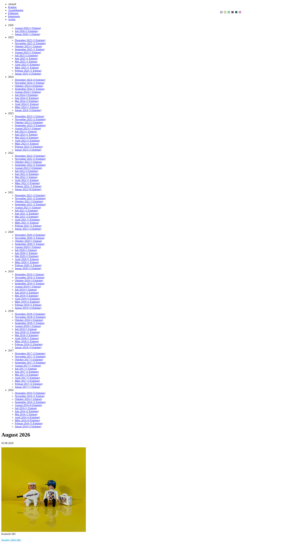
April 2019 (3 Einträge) (27, 298)
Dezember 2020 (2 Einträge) (30, 234)
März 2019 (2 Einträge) (27, 301)
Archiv (12, 19)
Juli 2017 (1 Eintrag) (26, 368)
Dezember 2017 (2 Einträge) (30, 353)
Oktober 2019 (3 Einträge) (29, 280)
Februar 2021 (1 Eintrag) (28, 225)
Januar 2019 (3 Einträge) (28, 307)
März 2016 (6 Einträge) (27, 420)
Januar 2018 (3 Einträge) (28, 347)
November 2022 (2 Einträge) (30, 158)
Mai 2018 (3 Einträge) (27, 335)
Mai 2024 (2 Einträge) (27, 101)
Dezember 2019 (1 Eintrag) (29, 274)
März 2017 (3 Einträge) (27, 380)
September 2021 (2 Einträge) (30, 204)
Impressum (14, 16)
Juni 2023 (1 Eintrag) (26, 134)
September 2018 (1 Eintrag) (29, 323)
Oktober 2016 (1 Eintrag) (28, 399)
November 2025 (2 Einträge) (30, 43)
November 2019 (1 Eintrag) (29, 277)
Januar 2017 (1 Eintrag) (27, 387)
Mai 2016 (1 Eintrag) (26, 414)
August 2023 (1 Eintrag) (28, 128)
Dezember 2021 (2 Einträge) (30, 195)
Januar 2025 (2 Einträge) (28, 73)
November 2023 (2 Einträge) (30, 119)
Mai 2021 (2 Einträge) (27, 216)
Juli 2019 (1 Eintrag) (26, 289)
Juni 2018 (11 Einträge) (27, 332)
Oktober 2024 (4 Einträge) (29, 85)
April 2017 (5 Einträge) (27, 377)
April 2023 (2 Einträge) (27, 140)
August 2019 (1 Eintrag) (28, 286)
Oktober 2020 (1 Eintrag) (28, 241)
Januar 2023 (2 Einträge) (28, 149)
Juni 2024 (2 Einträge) (27, 98)
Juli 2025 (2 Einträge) (26, 55)
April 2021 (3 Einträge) (27, 219)
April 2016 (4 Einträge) (27, 417)
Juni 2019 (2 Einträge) (27, 292)
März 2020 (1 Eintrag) (27, 262)
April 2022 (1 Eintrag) (27, 180)
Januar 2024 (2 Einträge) (28, 110)
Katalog (12, 7)
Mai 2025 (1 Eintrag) (26, 61)
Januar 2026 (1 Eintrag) (27, 34)
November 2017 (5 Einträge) (30, 356)
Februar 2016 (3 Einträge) (29, 423)
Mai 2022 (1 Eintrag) (26, 177)
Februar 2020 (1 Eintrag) (28, 265)
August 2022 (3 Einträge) (28, 168)
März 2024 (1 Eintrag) (27, 107)
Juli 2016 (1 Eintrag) (26, 408)
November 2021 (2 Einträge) (30, 198)
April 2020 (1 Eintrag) (27, 259)
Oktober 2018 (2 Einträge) (29, 320)
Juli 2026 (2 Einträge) (26, 31)
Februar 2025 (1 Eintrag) (28, 70)
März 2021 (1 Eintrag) (27, 222)
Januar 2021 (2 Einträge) (28, 228)
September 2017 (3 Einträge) (30, 362)
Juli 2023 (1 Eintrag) (26, 131)
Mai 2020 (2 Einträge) (27, 256)
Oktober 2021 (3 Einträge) (29, 201)
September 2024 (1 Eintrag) (29, 89)
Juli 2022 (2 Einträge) (26, 171)
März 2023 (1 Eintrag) (27, 143)
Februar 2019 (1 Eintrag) (28, 304)
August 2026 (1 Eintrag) (28, 28)
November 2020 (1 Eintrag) (29, 238)
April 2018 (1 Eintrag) (27, 338)
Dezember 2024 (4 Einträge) (30, 79)
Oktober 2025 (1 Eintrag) (28, 46)
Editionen (13, 13)
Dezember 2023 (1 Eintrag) (29, 116)
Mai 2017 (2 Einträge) (27, 374)
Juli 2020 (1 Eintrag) (26, 250)
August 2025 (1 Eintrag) (28, 52)
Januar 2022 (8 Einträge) (28, 189)
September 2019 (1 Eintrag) (29, 283)
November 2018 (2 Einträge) (30, 317)
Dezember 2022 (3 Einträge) (30, 155)
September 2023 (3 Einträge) (30, 125)
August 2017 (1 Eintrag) (28, 365)
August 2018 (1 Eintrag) (28, 326)
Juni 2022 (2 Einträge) (27, 174)
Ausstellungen (15, 10)
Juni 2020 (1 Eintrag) (26, 253)
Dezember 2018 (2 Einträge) (30, 314)
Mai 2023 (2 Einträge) (27, 137)
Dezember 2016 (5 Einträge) (30, 393)
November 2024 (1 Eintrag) (29, 82)
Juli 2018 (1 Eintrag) (26, 329)
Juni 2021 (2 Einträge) (27, 213)
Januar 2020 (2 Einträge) (28, 268)
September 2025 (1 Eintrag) (29, 49)
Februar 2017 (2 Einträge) (29, 383)
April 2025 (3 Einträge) (27, 64)
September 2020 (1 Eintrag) (29, 244)
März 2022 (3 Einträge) (27, 183)
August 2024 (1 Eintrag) (28, 92)
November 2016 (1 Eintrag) (29, 396)
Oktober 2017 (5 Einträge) (29, 359)
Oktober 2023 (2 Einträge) (29, 122)
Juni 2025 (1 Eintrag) (26, 58)
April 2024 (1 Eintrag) (27, 104)
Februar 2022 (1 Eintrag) (28, 186)
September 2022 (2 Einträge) (30, 165)
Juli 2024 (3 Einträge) (26, 95)
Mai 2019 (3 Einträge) (27, 295)
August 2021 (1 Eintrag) (28, 207)
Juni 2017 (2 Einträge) (27, 371)
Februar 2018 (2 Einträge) (29, 344)
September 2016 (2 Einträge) (30, 402)
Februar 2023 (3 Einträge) (29, 146)
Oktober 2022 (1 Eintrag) (28, 161)
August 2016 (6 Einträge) (28, 405)
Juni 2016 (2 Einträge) (27, 411)
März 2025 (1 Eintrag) (27, 67)
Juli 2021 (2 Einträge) (26, 210)
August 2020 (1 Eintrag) (28, 247)
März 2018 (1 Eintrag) (27, 341)
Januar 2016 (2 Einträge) (28, 426)
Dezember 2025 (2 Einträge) (30, 40)
